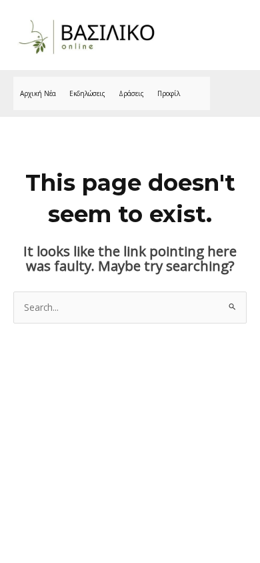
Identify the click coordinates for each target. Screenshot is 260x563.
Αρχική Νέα (38, 93)
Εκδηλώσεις (87, 93)
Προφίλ (168, 93)
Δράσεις (131, 93)
